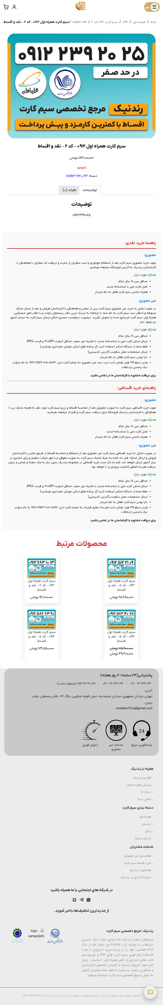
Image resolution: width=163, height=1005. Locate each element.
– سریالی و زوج (144, 838)
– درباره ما (147, 792)
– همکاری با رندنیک (141, 870)
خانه (153, 22)
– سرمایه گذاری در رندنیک (137, 877)
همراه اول (139, 22)
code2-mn (79, 22)
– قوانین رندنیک (143, 778)
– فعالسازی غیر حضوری (138, 856)
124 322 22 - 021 (113, 684)
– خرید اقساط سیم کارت (138, 863)
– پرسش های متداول (140, 785)
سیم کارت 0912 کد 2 (104, 22)
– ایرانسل (147, 824)
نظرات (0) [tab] (70, 190)
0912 (125, 22)
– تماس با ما (145, 799)
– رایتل (149, 831)
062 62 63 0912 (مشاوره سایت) (76, 684)
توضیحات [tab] (90, 190)
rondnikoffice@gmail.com (134, 708)
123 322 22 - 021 (141, 684)
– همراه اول (146, 817)
